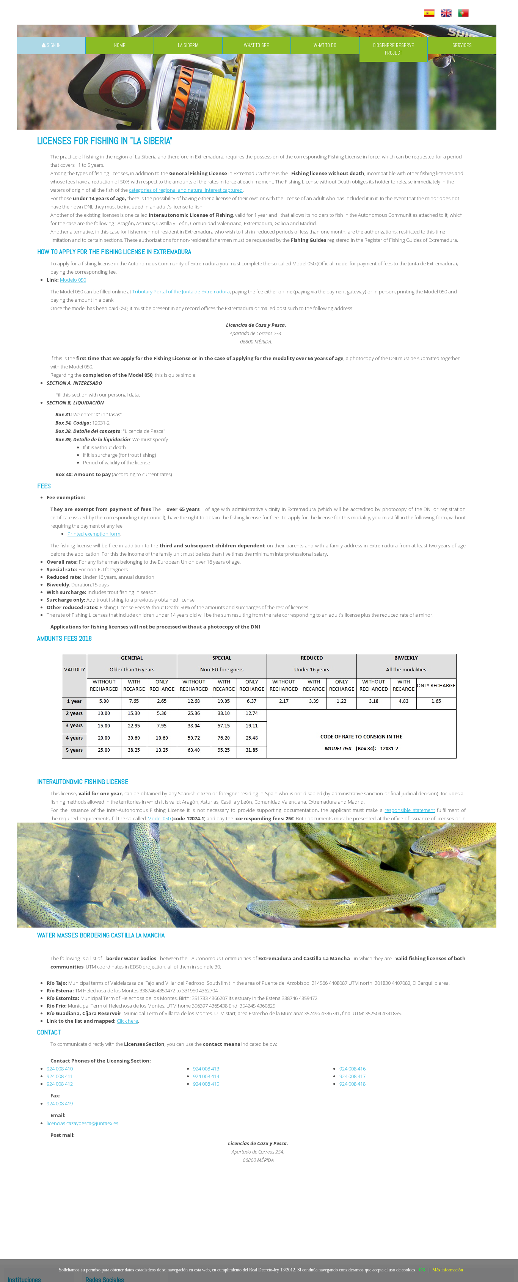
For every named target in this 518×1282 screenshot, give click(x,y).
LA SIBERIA (188, 45)
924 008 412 (60, 1083)
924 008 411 (60, 1076)
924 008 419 (60, 1103)
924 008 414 (206, 1076)
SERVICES (462, 45)
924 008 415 (206, 1083)
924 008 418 (352, 1083)
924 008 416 (352, 1068)
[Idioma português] (464, 13)
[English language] (447, 13)
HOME (120, 45)
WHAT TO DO (325, 45)
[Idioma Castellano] (430, 13)
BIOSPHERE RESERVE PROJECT (393, 49)
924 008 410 (60, 1068)
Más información (447, 1270)
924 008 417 (352, 1076)
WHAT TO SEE (256, 45)
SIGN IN (53, 45)
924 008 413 (206, 1068)
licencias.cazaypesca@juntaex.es (82, 1123)
